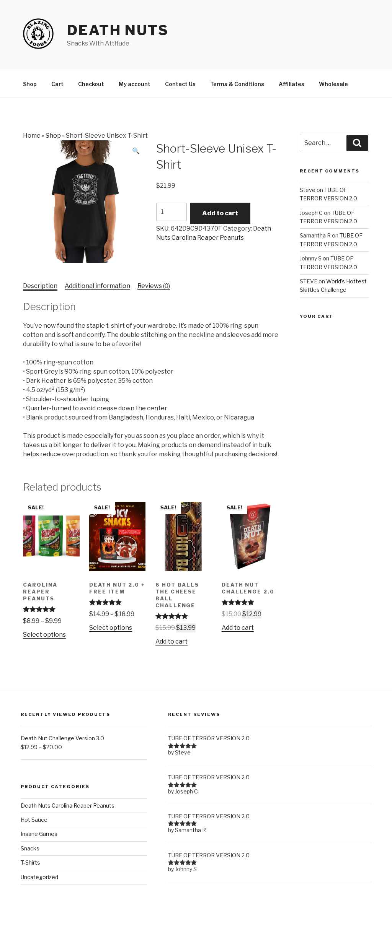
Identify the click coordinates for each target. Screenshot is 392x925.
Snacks (30, 848)
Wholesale (333, 84)
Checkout (91, 84)
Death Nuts (118, 30)
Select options (44, 634)
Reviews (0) (153, 285)
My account (134, 84)
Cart (57, 84)
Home (32, 135)
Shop (30, 84)
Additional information (97, 285)
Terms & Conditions (237, 84)
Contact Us (180, 84)
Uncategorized (39, 877)
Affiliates (291, 84)
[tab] (40, 286)
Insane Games (39, 834)
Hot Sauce (34, 819)
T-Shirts (30, 862)
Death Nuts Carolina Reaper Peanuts (67, 805)
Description (40, 285)
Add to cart (220, 213)
